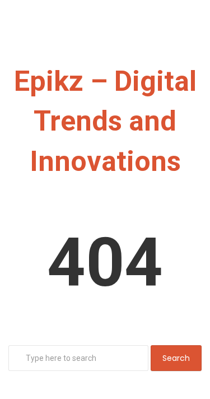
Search (176, 358)
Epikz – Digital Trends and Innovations (105, 121)
